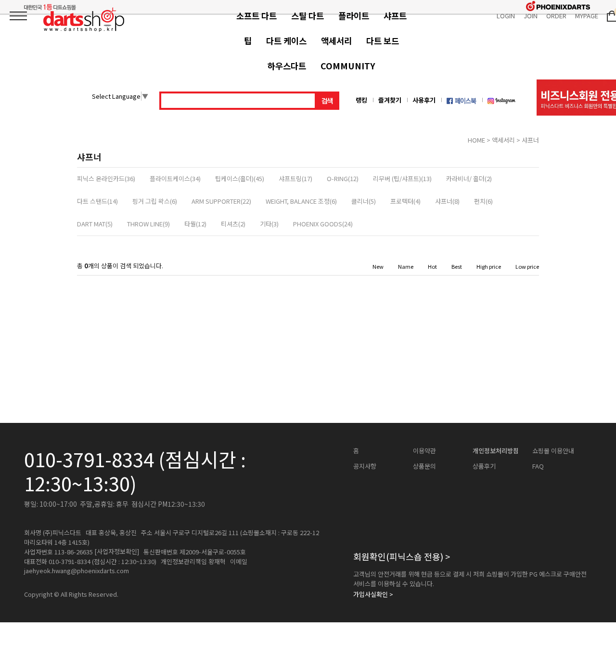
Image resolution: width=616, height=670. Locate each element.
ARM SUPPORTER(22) (221, 201)
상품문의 (424, 466)
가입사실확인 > (373, 594)
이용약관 (424, 451)
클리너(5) (363, 201)
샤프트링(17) (295, 179)
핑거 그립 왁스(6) (154, 201)
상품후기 (484, 466)
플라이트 (353, 16)
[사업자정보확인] (116, 551)
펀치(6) (483, 201)
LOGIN (506, 15)
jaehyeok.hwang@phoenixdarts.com (76, 571)
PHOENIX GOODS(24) (323, 224)
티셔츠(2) (233, 224)
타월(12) (195, 224)
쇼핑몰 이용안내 (553, 451)
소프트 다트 (256, 16)
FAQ (538, 466)
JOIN (531, 15)
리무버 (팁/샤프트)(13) (402, 179)
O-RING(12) (343, 179)
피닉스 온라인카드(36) (106, 179)
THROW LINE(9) (148, 224)
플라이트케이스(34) (175, 179)
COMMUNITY (348, 66)
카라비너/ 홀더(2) (469, 179)
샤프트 (395, 16)
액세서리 (336, 41)
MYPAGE (586, 15)
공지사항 (364, 466)
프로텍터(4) (405, 201)
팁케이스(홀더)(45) (239, 179)
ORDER (556, 15)
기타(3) (269, 224)
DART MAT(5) (95, 224)
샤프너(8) (447, 201)
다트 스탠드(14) (97, 201)
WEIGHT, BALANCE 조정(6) (301, 201)
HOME (476, 140)
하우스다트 (287, 66)
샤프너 (530, 140)
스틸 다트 (307, 16)
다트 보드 (382, 41)
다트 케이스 (286, 41)
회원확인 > (401, 556)
